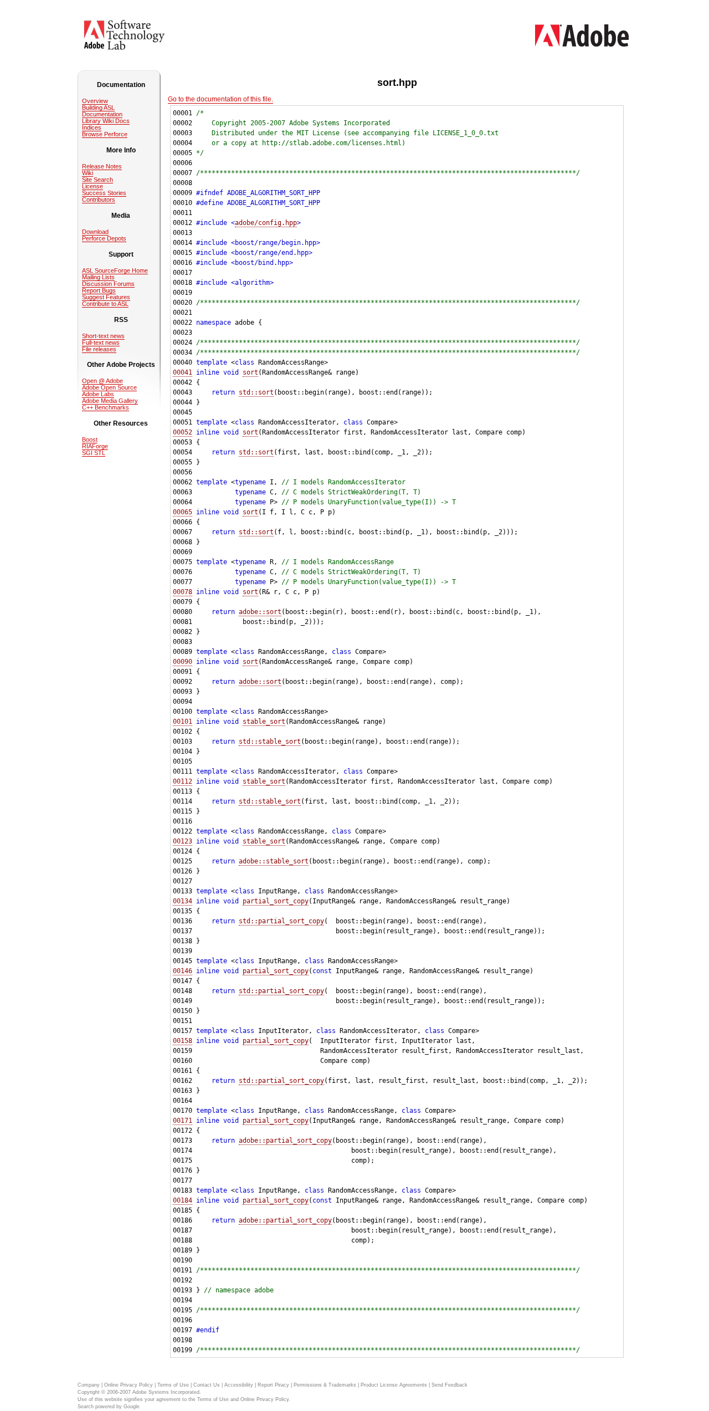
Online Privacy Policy (128, 1385)
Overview (95, 101)
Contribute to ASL (105, 303)
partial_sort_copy (276, 901)
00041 (182, 372)
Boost (89, 439)
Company (89, 1385)
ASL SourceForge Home (115, 270)
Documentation (102, 114)
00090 (182, 662)
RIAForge (95, 446)
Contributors (98, 199)
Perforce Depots (104, 238)
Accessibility (238, 1385)
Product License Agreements (394, 1385)
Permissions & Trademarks (325, 1385)
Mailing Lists (98, 277)
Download (95, 231)
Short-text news (103, 336)
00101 (182, 721)
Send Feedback (449, 1385)
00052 (182, 432)
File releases (99, 349)
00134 (182, 901)
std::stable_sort (270, 741)
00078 (182, 592)
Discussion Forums (108, 283)
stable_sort (264, 721)
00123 (182, 841)
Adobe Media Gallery (110, 400)
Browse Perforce (104, 134)
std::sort (256, 392)
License (92, 186)
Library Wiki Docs (106, 120)
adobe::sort (260, 612)
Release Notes (102, 166)
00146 (182, 971)
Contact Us (206, 1385)
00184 (182, 1200)
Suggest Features (106, 297)
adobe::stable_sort (274, 861)
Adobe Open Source (109, 387)
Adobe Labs (98, 394)
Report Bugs (99, 290)
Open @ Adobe (102, 380)
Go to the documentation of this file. (220, 99)
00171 (182, 1120)
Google (132, 1406)
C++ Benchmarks (105, 407)
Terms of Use (173, 1385)
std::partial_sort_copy (281, 921)
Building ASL (98, 107)
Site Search (97, 179)
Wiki (87, 173)
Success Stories (104, 193)
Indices (91, 127)
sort (250, 372)
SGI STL (93, 452)
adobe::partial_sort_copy (285, 1140)
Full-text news (101, 342)
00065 (182, 512)
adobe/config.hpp (266, 223)
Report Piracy (273, 1385)
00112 (182, 781)
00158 (182, 1041)
